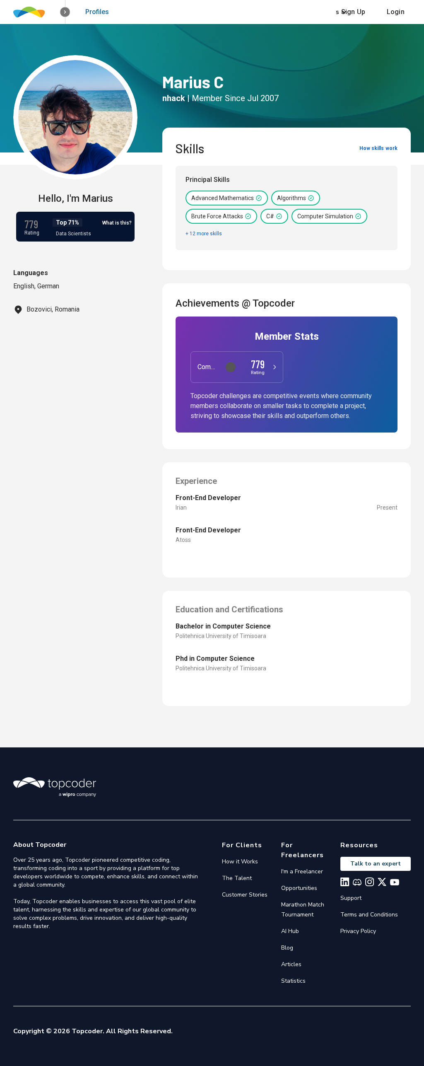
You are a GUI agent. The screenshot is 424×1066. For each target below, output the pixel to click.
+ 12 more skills (204, 234)
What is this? (117, 223)
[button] (65, 12)
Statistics (293, 981)
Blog (287, 948)
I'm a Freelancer (302, 871)
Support (350, 898)
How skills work (378, 148)
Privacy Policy (358, 931)
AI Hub (290, 931)
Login (396, 12)
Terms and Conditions (369, 915)
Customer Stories (244, 895)
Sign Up (353, 12)
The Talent (237, 878)
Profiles (97, 12)
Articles (291, 964)
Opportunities (299, 888)
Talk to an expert (375, 864)
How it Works (240, 861)
